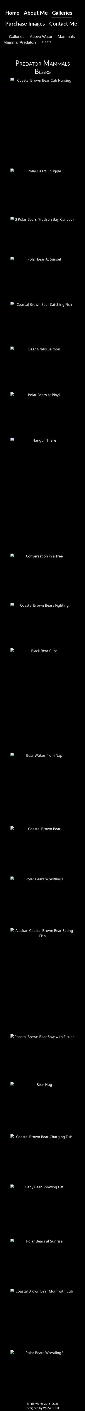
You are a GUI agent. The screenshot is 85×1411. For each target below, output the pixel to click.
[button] (42, 121)
